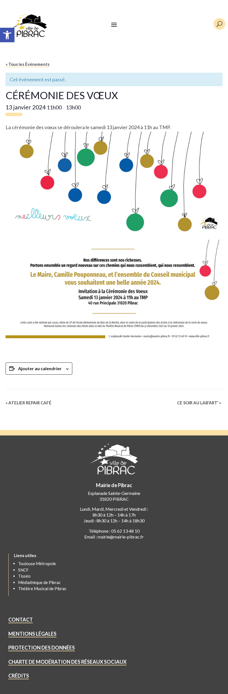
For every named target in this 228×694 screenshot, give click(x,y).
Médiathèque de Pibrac (39, 582)
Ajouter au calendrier (40, 368)
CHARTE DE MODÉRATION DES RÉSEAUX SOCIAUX (67, 662)
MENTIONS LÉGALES (32, 634)
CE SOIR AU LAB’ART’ (199, 402)
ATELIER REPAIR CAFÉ (28, 402)
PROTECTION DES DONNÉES (41, 648)
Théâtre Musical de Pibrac (42, 588)
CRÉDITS (18, 676)
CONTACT (20, 620)
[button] (7, 35)
